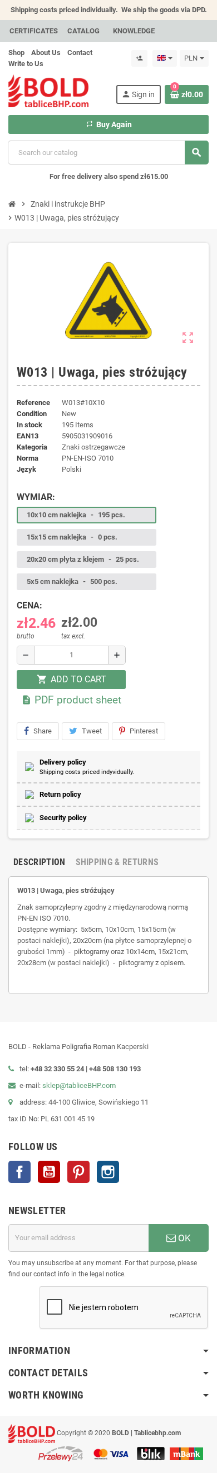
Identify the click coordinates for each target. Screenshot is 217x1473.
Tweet (92, 731)
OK (183, 1238)
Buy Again (109, 124)
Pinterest (144, 731)
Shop (16, 52)
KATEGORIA (32, 447)
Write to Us (25, 63)
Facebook (19, 1172)
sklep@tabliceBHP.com (79, 1085)
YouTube (49, 1172)
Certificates (33, 31)
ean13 (27, 436)
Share (42, 731)
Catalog (83, 31)
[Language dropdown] (164, 58)
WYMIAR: (36, 497)
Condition (32, 414)
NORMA (27, 458)
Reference (33, 402)
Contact (79, 52)
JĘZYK (26, 469)
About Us (46, 52)
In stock (29, 425)
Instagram (108, 1172)
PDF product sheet (71, 699)
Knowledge (134, 31)
